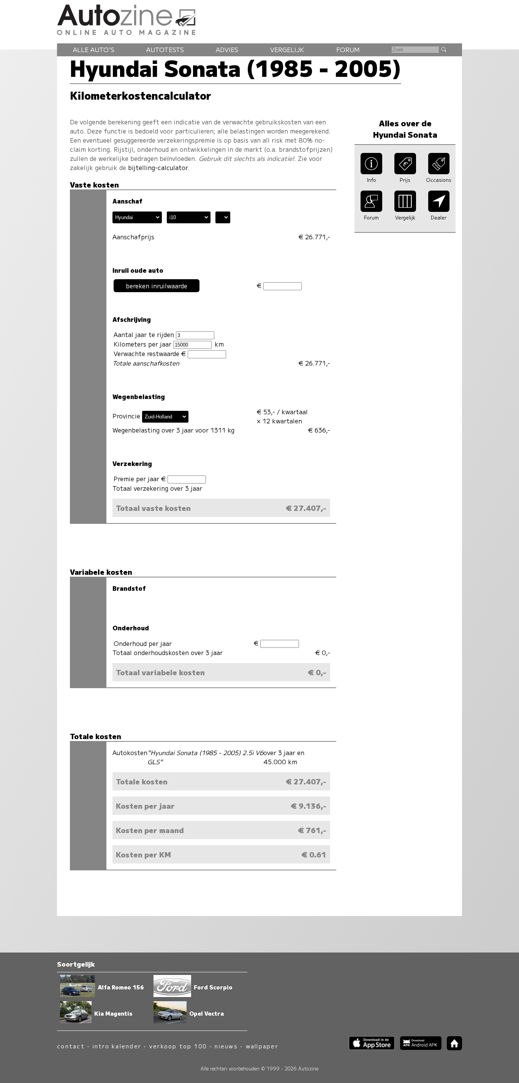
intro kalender (117, 1046)
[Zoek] (443, 49)
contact (71, 1046)
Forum (348, 49)
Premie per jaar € (141, 478)
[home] (451, 1048)
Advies (227, 49)
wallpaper (262, 1046)
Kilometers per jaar (143, 343)
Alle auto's (93, 49)
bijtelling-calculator (158, 167)
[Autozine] (259, 18)
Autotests (165, 49)
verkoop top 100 (178, 1046)
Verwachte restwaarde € (151, 353)
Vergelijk (287, 49)
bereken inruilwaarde (156, 285)
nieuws (226, 1046)
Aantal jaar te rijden (145, 334)
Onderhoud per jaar (143, 643)
